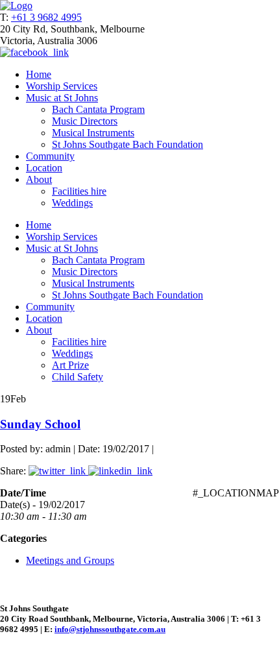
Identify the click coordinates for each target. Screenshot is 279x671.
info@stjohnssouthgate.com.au (110, 629)
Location (44, 167)
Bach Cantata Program (98, 109)
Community (50, 156)
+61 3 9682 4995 (46, 17)
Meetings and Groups (70, 560)
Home (38, 74)
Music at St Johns (62, 97)
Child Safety (77, 376)
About (39, 179)
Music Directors (84, 121)
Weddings (72, 202)
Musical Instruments (93, 132)
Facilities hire (79, 191)
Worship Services (61, 86)
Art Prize (70, 365)
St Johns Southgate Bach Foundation (127, 144)
